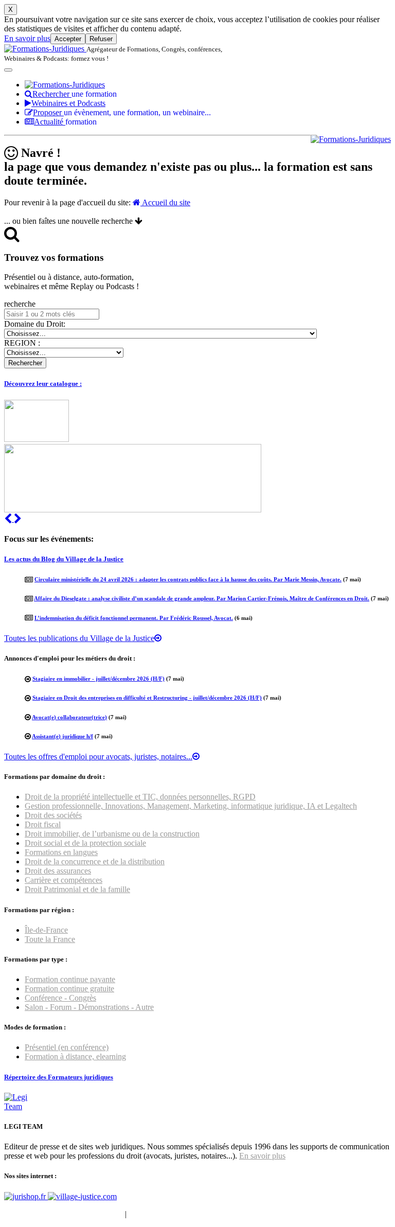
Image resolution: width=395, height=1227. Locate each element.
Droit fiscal (43, 824)
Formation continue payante (70, 979)
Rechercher (74, 94)
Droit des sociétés (53, 815)
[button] (9, 518)
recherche (19, 303)
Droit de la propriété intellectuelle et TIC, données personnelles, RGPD (140, 796)
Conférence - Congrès (60, 997)
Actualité (65, 121)
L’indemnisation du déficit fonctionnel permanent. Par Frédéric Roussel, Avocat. (133, 618)
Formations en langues (61, 852)
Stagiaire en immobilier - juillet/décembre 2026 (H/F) (98, 678)
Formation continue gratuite (69, 988)
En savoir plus (27, 38)
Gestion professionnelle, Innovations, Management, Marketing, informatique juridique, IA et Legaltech (191, 806)
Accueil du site (165, 202)
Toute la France (50, 939)
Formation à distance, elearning (75, 1056)
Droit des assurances (58, 870)
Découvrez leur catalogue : (43, 383)
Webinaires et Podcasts (68, 103)
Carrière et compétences (63, 880)
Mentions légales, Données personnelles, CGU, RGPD (218, 1214)
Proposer (122, 112)
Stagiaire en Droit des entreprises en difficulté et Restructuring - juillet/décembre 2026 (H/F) (147, 698)
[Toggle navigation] (8, 70)
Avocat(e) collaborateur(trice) (69, 717)
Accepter (68, 39)
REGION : (22, 343)
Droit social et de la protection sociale (85, 843)
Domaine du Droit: (34, 323)
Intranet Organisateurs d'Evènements (63, 1214)
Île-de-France (46, 930)
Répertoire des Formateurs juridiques (58, 1077)
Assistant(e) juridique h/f (62, 736)
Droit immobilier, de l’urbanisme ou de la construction (112, 833)
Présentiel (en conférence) (67, 1047)
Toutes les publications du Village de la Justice (79, 638)
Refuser (101, 39)
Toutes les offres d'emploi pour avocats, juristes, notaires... (98, 756)
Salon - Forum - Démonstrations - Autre (89, 1007)
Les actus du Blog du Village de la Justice (63, 559)
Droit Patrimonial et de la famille (77, 889)
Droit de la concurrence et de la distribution (95, 861)
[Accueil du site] (45, 48)
